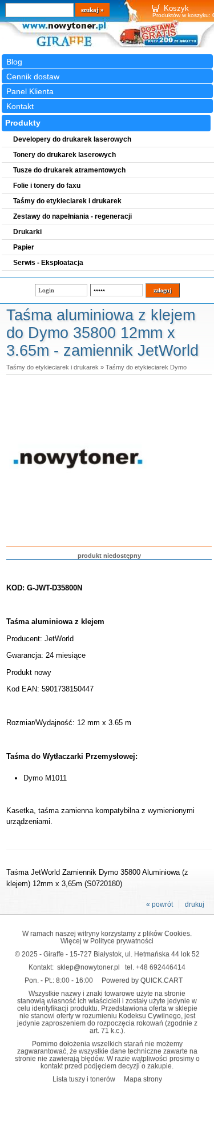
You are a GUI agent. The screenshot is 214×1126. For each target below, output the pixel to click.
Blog (14, 61)
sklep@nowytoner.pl (88, 967)
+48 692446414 (160, 967)
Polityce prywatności (122, 940)
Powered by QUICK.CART (142, 980)
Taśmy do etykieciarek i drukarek (52, 367)
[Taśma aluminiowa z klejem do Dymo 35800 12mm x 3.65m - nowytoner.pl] (78, 528)
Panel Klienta (30, 91)
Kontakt (20, 106)
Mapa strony (143, 1079)
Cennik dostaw (32, 76)
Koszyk (176, 8)
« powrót (159, 904)
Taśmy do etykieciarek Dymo (146, 367)
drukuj (194, 904)
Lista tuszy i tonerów (84, 1079)
